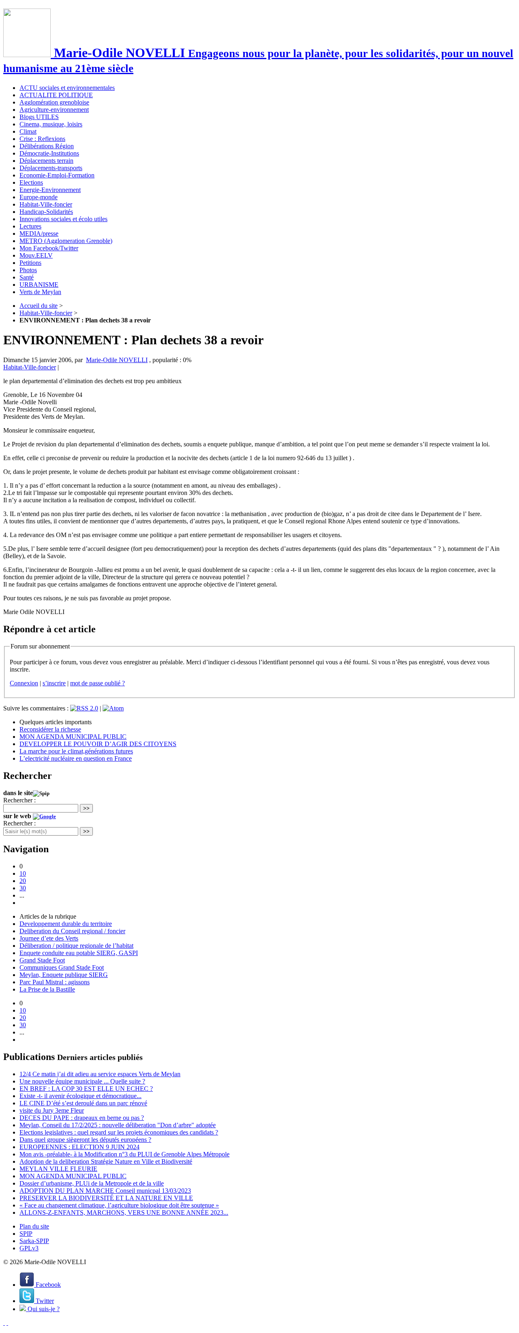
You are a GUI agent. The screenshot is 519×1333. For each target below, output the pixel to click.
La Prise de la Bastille (47, 989)
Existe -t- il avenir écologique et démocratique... (80, 1095)
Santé (26, 277)
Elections (31, 182)
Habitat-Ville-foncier (45, 204)
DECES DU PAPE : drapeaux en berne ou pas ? (81, 1117)
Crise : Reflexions (42, 138)
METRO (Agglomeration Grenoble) (65, 240)
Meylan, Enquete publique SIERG (63, 974)
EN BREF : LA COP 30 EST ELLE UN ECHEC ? (86, 1088)
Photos (28, 270)
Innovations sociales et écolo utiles (63, 218)
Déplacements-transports (50, 167)
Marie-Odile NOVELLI (117, 359)
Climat (27, 131)
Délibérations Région (46, 146)
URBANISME (38, 284)
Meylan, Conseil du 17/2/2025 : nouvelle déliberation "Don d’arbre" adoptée (117, 1125)
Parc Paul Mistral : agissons (54, 982)
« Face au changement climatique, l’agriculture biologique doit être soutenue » (119, 1205)
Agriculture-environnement (54, 109)
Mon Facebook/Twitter (48, 248)
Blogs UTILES (39, 116)
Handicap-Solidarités (46, 211)
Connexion (24, 683)
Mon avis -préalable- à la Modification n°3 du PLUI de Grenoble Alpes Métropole (124, 1154)
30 (22, 888)
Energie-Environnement (50, 189)
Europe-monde (38, 197)
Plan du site (34, 1226)
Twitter (44, 1300)
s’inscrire (54, 683)
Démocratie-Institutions (49, 153)
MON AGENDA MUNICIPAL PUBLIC (73, 736)
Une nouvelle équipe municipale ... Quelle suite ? (82, 1081)
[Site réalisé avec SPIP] (7, 1322)
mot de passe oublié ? (97, 683)
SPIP (25, 1233)
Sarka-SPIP (34, 1240)
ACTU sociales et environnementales (67, 87)
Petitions (30, 262)
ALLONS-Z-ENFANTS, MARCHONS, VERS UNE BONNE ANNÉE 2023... (123, 1212)
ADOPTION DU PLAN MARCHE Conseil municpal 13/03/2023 (105, 1190)
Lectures (30, 226)
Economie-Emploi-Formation (56, 175)
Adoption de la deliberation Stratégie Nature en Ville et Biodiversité (105, 1161)
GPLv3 (29, 1248)
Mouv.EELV (36, 255)
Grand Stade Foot (42, 960)
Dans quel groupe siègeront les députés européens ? (85, 1139)
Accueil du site (38, 305)
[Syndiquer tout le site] (4, 1322)
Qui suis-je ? (43, 1308)
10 (22, 873)
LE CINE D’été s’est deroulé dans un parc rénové (83, 1103)
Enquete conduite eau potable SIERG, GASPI (78, 952)
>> (86, 808)
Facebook (47, 1284)
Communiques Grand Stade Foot (61, 967)
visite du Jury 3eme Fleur (51, 1110)
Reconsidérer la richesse (50, 729)
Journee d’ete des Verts (48, 938)
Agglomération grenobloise (54, 102)
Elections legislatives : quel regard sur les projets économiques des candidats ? (118, 1132)
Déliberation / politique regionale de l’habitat (76, 945)
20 (22, 880)
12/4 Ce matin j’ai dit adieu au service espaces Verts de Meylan (99, 1074)
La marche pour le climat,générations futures (76, 751)
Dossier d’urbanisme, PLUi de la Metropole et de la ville (91, 1183)
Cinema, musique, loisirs (50, 124)
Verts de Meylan (40, 291)
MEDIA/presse (38, 233)
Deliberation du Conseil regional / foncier (72, 931)
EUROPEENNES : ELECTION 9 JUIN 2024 (79, 1146)
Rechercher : (19, 800)
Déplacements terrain (46, 160)
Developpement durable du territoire (65, 923)
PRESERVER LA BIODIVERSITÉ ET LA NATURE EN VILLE (106, 1197)
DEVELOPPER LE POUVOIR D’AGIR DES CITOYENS (97, 743)
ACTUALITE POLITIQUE (56, 95)
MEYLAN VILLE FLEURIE (58, 1168)
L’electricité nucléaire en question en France (75, 758)
